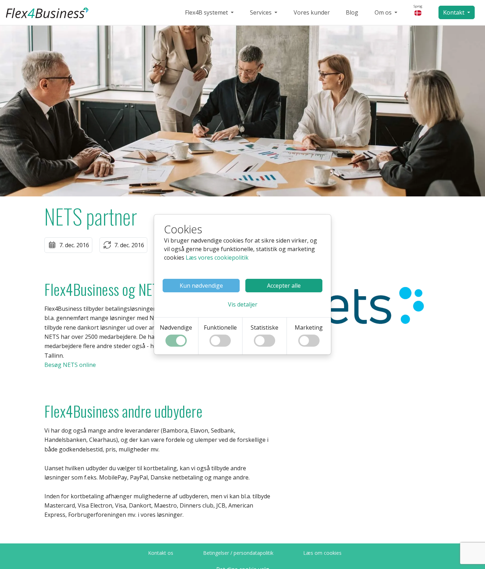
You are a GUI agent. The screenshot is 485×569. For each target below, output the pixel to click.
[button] (242, 304)
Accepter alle (284, 285)
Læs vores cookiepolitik (217, 257)
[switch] (176, 341)
